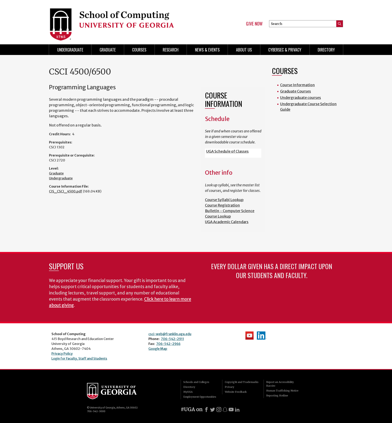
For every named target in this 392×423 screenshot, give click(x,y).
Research (170, 50)
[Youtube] (231, 409)
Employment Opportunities (199, 396)
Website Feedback (236, 391)
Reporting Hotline (277, 395)
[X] (212, 409)
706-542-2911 (172, 339)
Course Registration (222, 205)
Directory (326, 50)
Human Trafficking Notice (282, 390)
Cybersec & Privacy (284, 50)
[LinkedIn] (237, 409)
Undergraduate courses (300, 97)
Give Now (254, 24)
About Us (244, 50)
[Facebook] (206, 409)
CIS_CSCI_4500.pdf (65, 191)
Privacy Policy (62, 353)
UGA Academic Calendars (226, 221)
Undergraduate (70, 50)
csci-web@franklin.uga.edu (169, 334)
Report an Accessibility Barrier (280, 383)
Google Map (157, 349)
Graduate (108, 50)
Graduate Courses (295, 91)
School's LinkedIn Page (262, 335)
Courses (139, 50)
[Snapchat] (225, 409)
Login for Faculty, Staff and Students (79, 358)
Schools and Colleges (196, 382)
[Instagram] (218, 409)
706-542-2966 (168, 344)
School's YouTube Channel (249, 335)
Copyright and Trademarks (241, 382)
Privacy (229, 386)
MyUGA (188, 391)
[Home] (120, 20)
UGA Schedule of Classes (227, 151)
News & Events (207, 50)
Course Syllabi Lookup (224, 199)
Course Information (297, 85)
